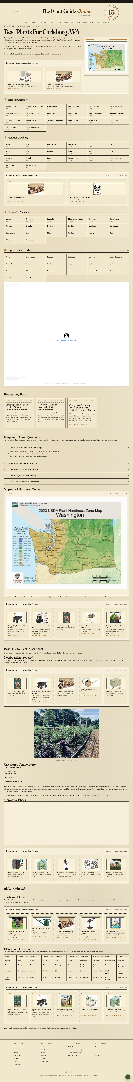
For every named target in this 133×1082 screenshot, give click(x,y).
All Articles (71, 1047)
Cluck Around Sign (87, 873)
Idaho (35, 960)
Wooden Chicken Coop (114, 873)
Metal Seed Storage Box (114, 691)
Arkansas (35, 956)
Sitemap (97, 1055)
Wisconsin (98, 977)
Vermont (73, 977)
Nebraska (110, 965)
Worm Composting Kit (16, 873)
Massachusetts (110, 960)
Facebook (57, 1028)
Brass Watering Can (88, 689)
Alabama (23, 956)
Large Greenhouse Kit (64, 1009)
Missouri (48, 965)
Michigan (23, 965)
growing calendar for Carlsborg (22, 653)
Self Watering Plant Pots (89, 1009)
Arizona (48, 956)
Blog (92, 22)
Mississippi (60, 965)
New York (48, 971)
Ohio (60, 971)
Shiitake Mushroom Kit (55, 84)
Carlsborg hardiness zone (32, 597)
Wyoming (123, 977)
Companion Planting (75, 1050)
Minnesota (35, 965)
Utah (48, 977)
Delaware (98, 956)
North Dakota (98, 966)
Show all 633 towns (13, 892)
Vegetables (34, 22)
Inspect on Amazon (14, 88)
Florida (110, 956)
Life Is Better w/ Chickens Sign (80, 197)
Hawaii (10, 960)
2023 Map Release (74, 1055)
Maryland (123, 960)
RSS (96, 1052)
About (98, 22)
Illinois (48, 960)
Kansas (73, 960)
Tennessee (23, 977)
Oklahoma (73, 971)
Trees (78, 22)
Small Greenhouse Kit (40, 873)
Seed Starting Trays (113, 931)
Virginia (60, 977)
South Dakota (10, 978)
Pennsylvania (98, 971)
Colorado (73, 956)
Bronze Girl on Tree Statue (66, 873)
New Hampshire (123, 966)
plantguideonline (65, 383)
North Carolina (85, 966)
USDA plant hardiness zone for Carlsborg (18, 791)
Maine (10, 965)
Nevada (35, 971)
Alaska (10, 956)
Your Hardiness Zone (75, 1052)
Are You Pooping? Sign (65, 626)
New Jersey (10, 971)
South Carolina (123, 972)
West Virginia (110, 978)
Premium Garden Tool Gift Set (18, 84)
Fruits (43, 22)
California (60, 956)
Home (25, 22)
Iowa (23, 960)
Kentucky (85, 960)
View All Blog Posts (14, 432)
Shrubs (85, 22)
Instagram (64, 1028)
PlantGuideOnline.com (12, 26)
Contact (106, 22)
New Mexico (23, 971)
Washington (26, 26)
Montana (73, 965)
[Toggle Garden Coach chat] (127, 1076)
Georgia (123, 956)
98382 (14, 771)
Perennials (68, 22)
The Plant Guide (66, 11)
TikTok (74, 1028)
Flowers (59, 22)
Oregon (85, 971)
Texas (35, 977)
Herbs (51, 22)
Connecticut (85, 956)
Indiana (60, 960)
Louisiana (98, 960)
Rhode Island (110, 972)
